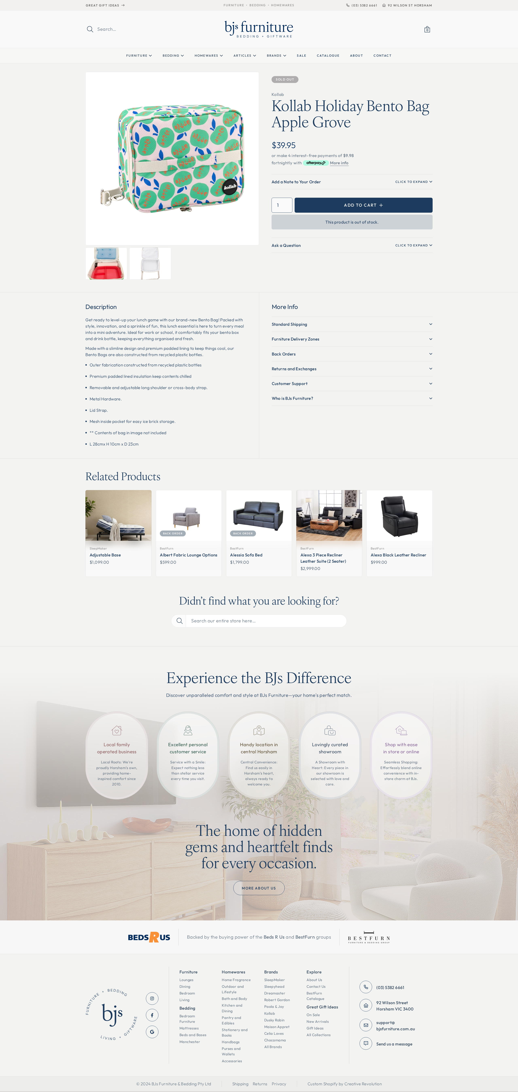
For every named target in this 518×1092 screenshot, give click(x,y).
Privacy (279, 1083)
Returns (260, 1083)
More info (339, 162)
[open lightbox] (172, 158)
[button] (427, 29)
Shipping (240, 1083)
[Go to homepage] (111, 1015)
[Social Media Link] (152, 998)
